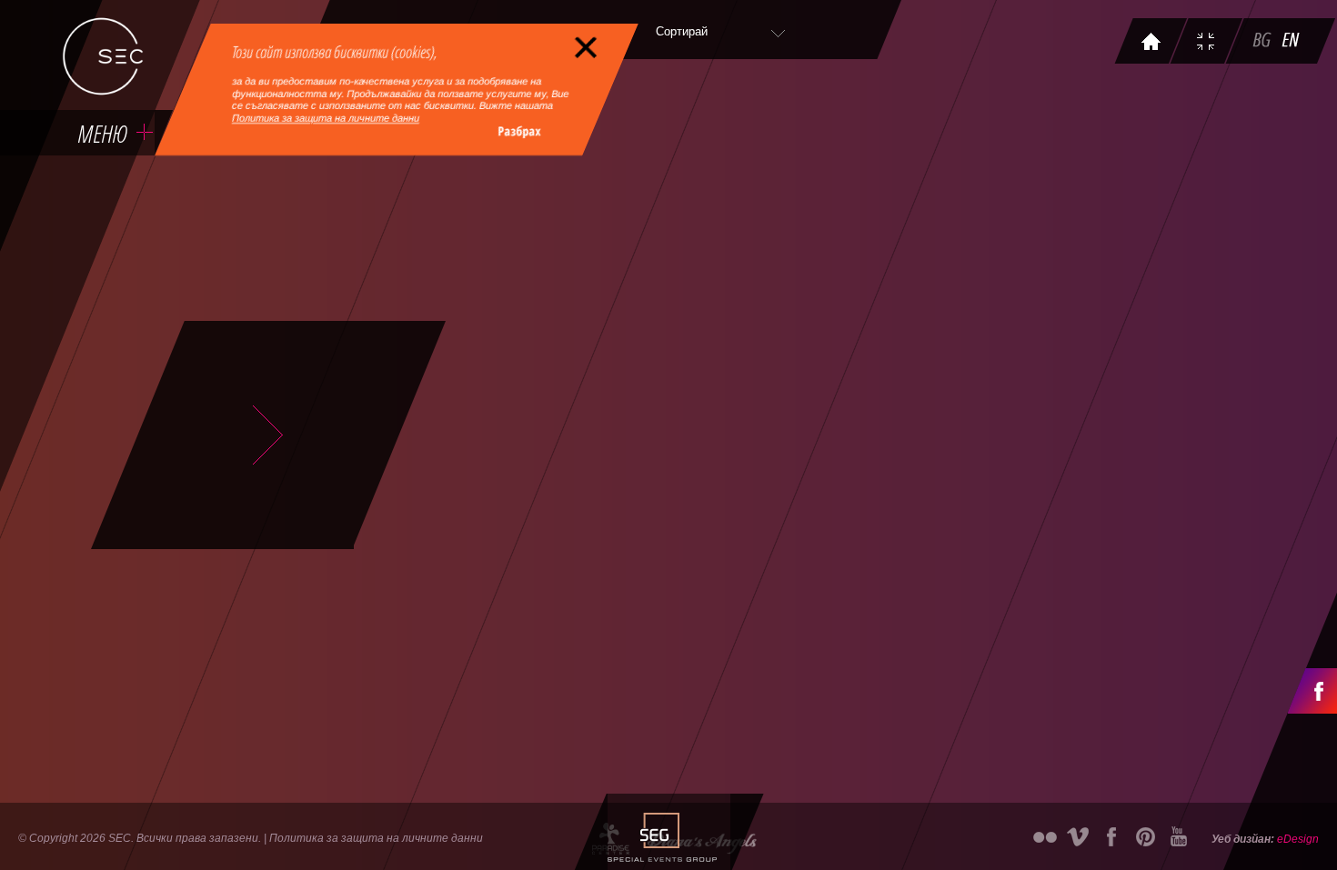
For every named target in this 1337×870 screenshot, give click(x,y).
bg (1263, 43)
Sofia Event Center (103, 56)
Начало (1152, 43)
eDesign (1298, 839)
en (1292, 43)
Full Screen (1208, 43)
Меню (101, 133)
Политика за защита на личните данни (325, 118)
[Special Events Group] (659, 831)
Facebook (1312, 691)
